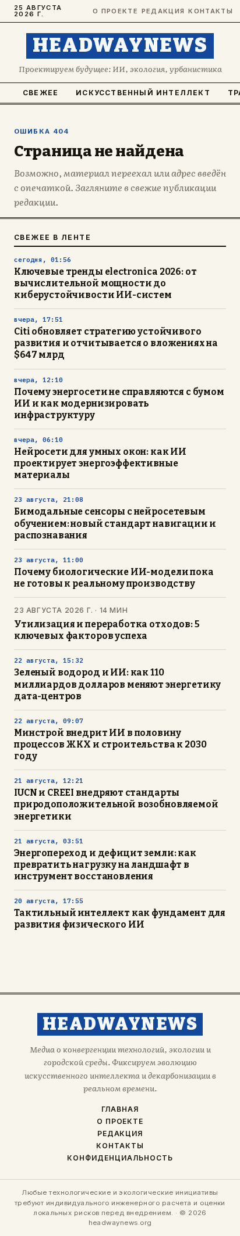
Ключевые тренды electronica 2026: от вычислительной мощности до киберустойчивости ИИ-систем (105, 283)
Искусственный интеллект (143, 92)
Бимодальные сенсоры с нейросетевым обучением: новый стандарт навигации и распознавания (115, 523)
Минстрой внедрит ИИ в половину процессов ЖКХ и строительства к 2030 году (110, 744)
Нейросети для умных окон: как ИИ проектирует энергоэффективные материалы (100, 463)
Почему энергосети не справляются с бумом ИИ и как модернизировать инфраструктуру (119, 404)
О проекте (112, 11)
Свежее (40, 92)
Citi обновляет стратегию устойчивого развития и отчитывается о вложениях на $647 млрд (116, 343)
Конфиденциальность (119, 1158)
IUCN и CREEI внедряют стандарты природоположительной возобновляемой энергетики (116, 804)
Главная (120, 1109)
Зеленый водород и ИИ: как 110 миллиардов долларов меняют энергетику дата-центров (117, 684)
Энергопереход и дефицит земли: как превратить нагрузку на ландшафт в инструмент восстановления (105, 865)
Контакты (207, 11)
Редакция (160, 11)
